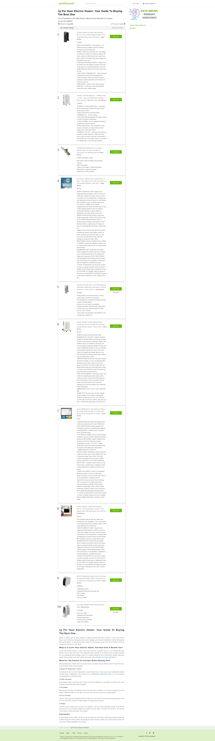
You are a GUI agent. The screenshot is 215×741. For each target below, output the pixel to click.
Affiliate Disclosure (117, 28)
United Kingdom (150, 3)
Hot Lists (136, 3)
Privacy (80, 733)
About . (68, 733)
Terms (73, 733)
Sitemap (62, 733)
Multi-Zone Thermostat (100, 674)
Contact (86, 733)
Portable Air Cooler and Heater (106, 657)
